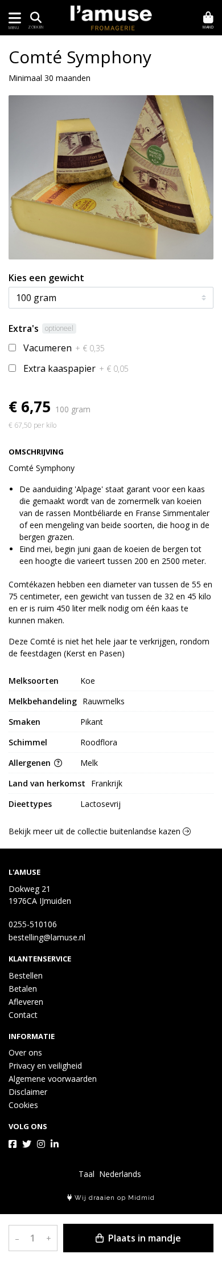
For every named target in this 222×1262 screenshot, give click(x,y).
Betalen (23, 988)
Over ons (25, 1052)
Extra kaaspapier (76, 368)
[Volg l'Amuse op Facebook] (13, 1144)
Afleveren (26, 1001)
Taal (86, 1173)
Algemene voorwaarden (53, 1078)
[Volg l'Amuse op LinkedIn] (55, 1144)
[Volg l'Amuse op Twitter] (26, 1144)
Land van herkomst (47, 783)
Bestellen (26, 975)
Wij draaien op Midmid (113, 1198)
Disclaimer (28, 1091)
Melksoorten (34, 680)
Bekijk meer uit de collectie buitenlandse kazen (96, 831)
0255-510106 (33, 924)
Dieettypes (30, 803)
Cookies (23, 1104)
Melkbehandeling (43, 701)
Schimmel (28, 742)
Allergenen (31, 762)
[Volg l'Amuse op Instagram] (41, 1144)
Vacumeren (64, 348)
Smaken (24, 721)
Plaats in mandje (143, 1238)
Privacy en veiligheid (45, 1065)
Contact (23, 1014)
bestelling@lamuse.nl (47, 937)
